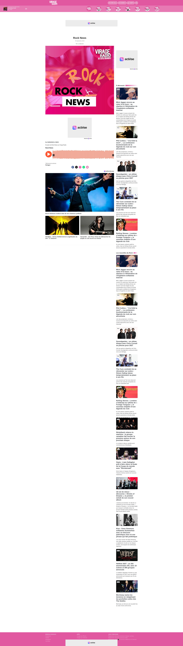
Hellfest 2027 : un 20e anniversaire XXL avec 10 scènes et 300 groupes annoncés (126, 567)
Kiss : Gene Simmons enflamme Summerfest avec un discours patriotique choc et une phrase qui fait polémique (126, 533)
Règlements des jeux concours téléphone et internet (122, 639)
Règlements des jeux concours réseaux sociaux (121, 636)
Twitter (47, 637)
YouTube (47, 641)
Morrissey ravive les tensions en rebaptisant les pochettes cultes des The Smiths (126, 598)
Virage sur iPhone (81, 636)
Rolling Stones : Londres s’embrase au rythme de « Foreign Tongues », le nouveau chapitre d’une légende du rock (126, 237)
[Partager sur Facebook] (72, 168)
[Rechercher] (136, 2)
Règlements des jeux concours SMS (118, 637)
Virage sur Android (82, 637)
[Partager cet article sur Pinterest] (79, 168)
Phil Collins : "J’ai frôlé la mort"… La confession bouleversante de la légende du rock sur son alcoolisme (126, 145)
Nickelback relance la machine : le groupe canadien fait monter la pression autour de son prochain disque (125, 436)
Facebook (48, 636)
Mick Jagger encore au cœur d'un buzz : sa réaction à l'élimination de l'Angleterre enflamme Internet (126, 106)
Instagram (48, 639)
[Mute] (26, 9)
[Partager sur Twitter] (76, 168)
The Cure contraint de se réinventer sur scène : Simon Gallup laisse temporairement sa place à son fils (126, 206)
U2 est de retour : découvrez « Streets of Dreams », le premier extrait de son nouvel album (125, 496)
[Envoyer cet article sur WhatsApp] (83, 168)
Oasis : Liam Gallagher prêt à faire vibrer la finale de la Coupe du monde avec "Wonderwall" (126, 465)
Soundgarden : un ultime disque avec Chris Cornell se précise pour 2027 (126, 176)
